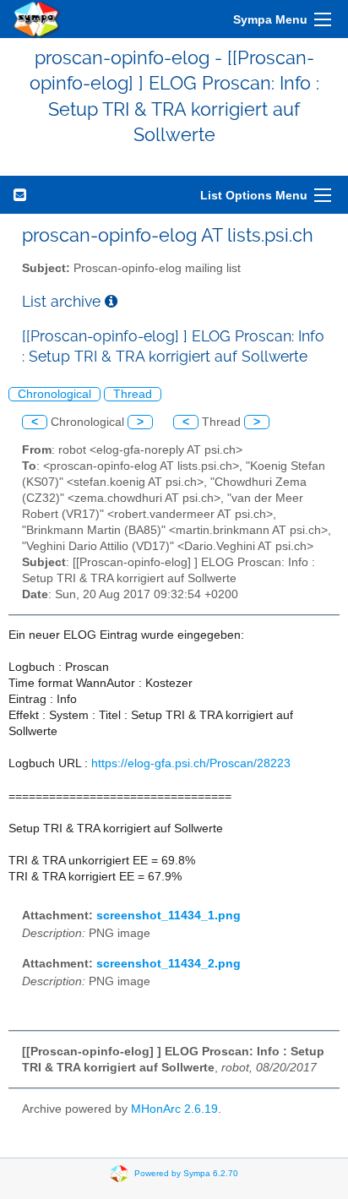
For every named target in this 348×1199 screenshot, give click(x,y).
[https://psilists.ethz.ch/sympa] (37, 19)
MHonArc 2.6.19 (174, 1109)
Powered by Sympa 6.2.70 (186, 1172)
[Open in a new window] (111, 301)
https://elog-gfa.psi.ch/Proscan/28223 (191, 763)
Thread (132, 394)
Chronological (54, 394)
